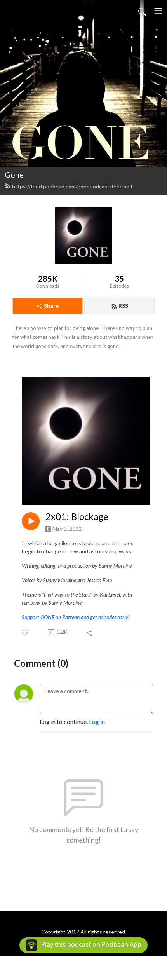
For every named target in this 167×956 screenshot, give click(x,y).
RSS (123, 305)
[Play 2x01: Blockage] (31, 521)
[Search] (142, 11)
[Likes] (25, 632)
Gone (14, 174)
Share (51, 305)
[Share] (89, 632)
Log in (97, 721)
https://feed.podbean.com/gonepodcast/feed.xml (72, 186)
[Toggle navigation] (158, 10)
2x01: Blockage (76, 516)
